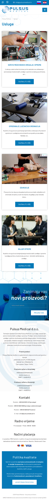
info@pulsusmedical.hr (23, 2)
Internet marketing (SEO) (39, 497)
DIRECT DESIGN (7, 497)
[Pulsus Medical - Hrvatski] (44, 2)
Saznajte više (24, 81)
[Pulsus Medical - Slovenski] (38, 2)
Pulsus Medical (6, 19)
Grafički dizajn (27, 497)
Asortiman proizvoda (24, 482)
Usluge (16, 19)
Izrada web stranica (17, 497)
